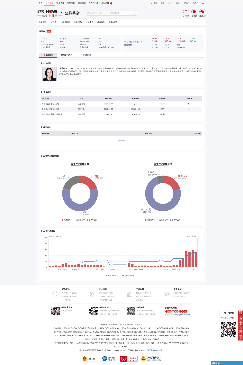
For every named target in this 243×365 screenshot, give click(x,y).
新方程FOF (93, 3)
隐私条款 (110, 296)
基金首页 (43, 22)
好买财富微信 (67, 307)
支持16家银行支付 (106, 293)
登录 (155, 3)
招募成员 (147, 296)
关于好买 (147, 293)
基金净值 (66, 22)
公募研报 (113, 22)
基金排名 (78, 22)
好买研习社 (66, 300)
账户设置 (73, 296)
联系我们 (139, 293)
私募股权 (71, 3)
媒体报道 (139, 296)
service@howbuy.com (182, 315)
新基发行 (101, 22)
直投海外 (105, 3)
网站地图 (65, 296)
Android (113, 314)
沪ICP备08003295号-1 (155, 350)
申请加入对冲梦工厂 (181, 293)
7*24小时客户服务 (106, 300)
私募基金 (60, 3)
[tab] (48, 55)
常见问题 (73, 293)
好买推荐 (90, 22)
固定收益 (82, 3)
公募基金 (49, 3)
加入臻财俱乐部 (179, 296)
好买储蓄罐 (104, 307)
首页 (40, 3)
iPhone (103, 314)
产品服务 (139, 300)
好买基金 (141, 307)
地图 (120, 343)
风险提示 (102, 296)
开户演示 (65, 293)
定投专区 (54, 22)
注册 (162, 3)
